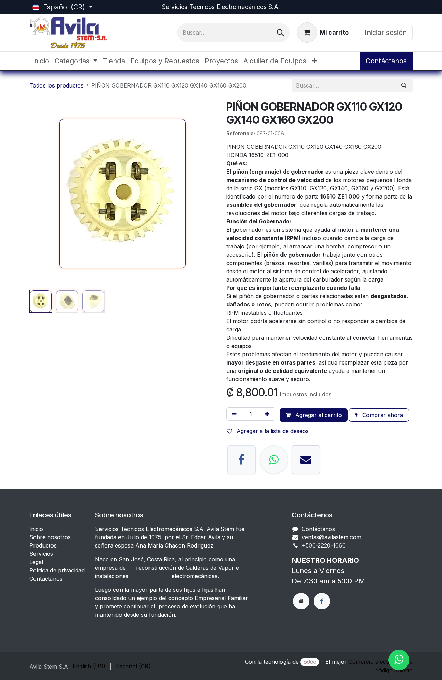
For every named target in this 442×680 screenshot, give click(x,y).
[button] (38, 194)
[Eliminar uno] (234, 414)
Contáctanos (386, 61)
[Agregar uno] (267, 414)
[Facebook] (241, 459)
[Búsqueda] (280, 32)
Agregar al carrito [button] (318, 415)
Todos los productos (56, 85)
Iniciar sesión (386, 32)
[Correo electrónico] (306, 459)
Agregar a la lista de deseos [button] (272, 431)
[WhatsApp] (274, 459)
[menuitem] (40, 61)
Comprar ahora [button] (382, 415)
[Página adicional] (301, 601)
